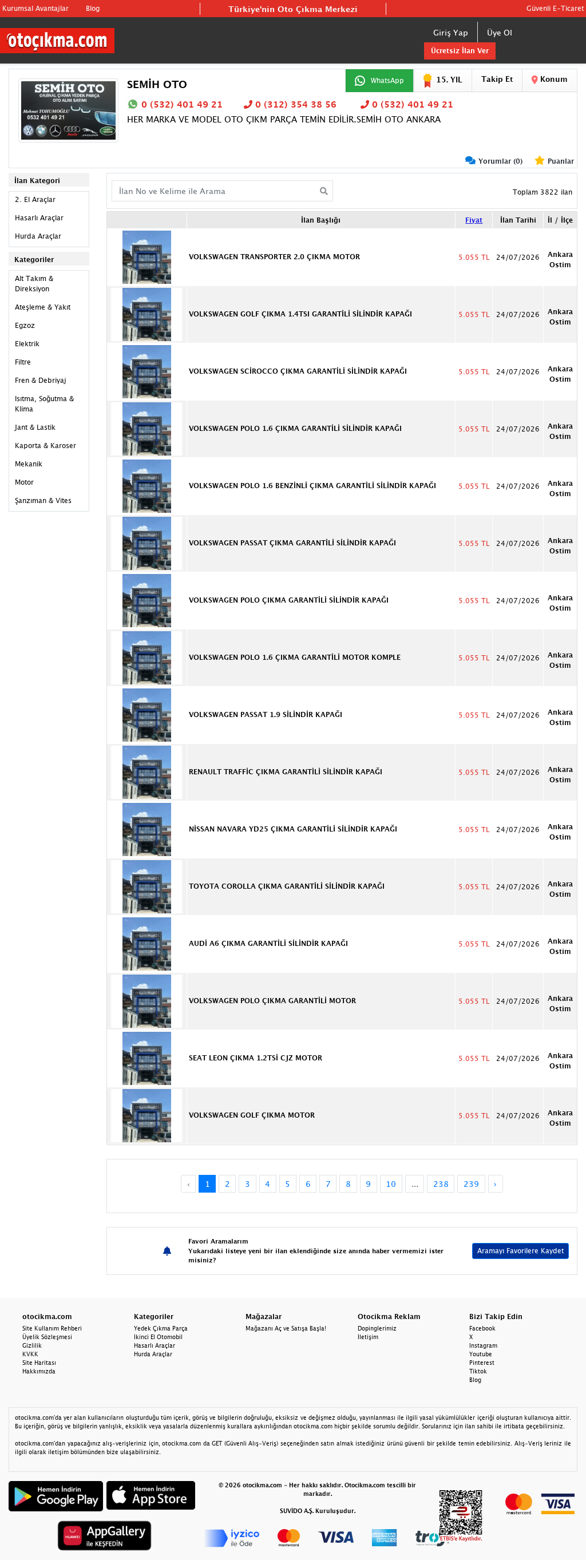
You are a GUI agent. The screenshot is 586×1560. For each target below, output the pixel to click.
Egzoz (25, 325)
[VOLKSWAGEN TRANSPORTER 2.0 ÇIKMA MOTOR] (146, 256)
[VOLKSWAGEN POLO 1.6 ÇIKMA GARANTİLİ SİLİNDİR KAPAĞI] (146, 428)
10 (391, 1184)
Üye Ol (499, 32)
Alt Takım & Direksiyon (34, 283)
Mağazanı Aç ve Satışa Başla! (286, 1328)
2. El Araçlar (35, 199)
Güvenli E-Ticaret (555, 8)
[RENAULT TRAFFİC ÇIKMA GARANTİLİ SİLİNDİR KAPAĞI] (146, 771)
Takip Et (497, 79)
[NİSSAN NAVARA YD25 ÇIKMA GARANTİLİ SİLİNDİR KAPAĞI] (146, 828)
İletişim (368, 1336)
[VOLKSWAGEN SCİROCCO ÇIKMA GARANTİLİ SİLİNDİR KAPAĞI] (146, 371)
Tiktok (478, 1371)
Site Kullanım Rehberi (52, 1328)
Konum (553, 79)
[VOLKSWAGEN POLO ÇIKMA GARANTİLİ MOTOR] (146, 1000)
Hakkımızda (39, 1371)
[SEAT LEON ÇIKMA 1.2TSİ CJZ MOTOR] (146, 1057)
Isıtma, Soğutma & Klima (44, 403)
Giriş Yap (450, 32)
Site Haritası (39, 1362)
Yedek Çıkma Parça (161, 1328)
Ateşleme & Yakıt (42, 307)
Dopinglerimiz (377, 1328)
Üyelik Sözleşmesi (47, 1336)
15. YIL (449, 79)
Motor (24, 482)
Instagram (483, 1345)
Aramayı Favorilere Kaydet (520, 1250)
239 (471, 1184)
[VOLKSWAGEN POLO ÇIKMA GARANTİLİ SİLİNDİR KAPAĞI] (146, 600)
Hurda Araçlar (38, 236)
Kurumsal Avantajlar (35, 8)
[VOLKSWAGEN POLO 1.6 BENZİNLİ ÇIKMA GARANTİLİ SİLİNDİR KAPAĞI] (146, 485)
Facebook (482, 1328)
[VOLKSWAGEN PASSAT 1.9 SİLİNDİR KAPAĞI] (146, 714)
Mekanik (28, 464)
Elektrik (27, 343)
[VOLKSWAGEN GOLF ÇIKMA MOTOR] (146, 1115)
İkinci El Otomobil (158, 1336)
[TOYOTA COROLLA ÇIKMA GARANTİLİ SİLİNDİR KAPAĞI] (146, 886)
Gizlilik (32, 1345)
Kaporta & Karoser (45, 445)
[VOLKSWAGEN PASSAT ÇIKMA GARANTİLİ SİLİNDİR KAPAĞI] (146, 542)
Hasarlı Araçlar (39, 217)
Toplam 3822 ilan (542, 192)
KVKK (30, 1354)
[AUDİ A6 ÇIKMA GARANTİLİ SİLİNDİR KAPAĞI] (146, 943)
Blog (93, 8)
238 (441, 1184)
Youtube (480, 1354)
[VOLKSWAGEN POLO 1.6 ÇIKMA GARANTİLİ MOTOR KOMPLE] (146, 657)
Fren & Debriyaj (40, 380)
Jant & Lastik (35, 427)
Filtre (23, 362)
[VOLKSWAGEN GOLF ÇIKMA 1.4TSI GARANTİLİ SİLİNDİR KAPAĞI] (146, 313)
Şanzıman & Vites (43, 500)
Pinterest (481, 1362)
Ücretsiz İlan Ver (460, 50)
